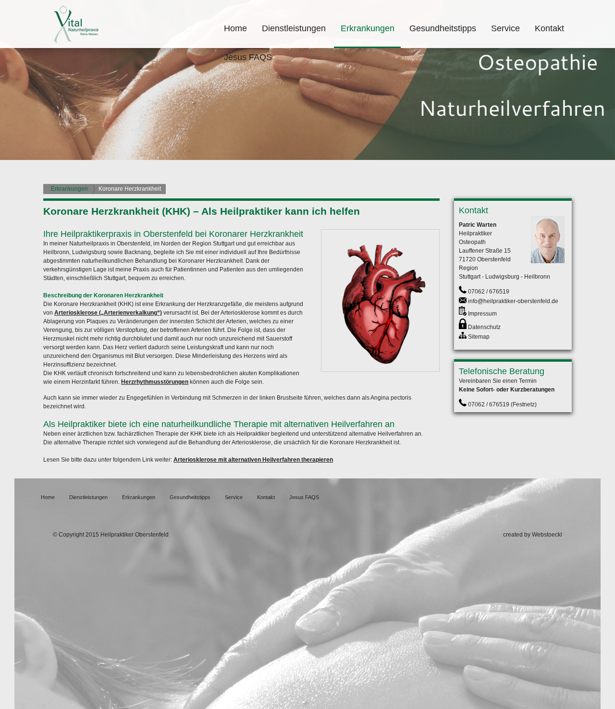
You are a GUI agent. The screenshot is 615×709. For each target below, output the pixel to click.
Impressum (482, 313)
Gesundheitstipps (442, 28)
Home (235, 28)
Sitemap (479, 336)
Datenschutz (484, 327)
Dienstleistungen (294, 28)
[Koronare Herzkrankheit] (380, 370)
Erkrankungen (367, 28)
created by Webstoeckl (532, 534)
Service (505, 28)
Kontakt (549, 28)
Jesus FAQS (248, 57)
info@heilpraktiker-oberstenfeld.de (513, 301)
